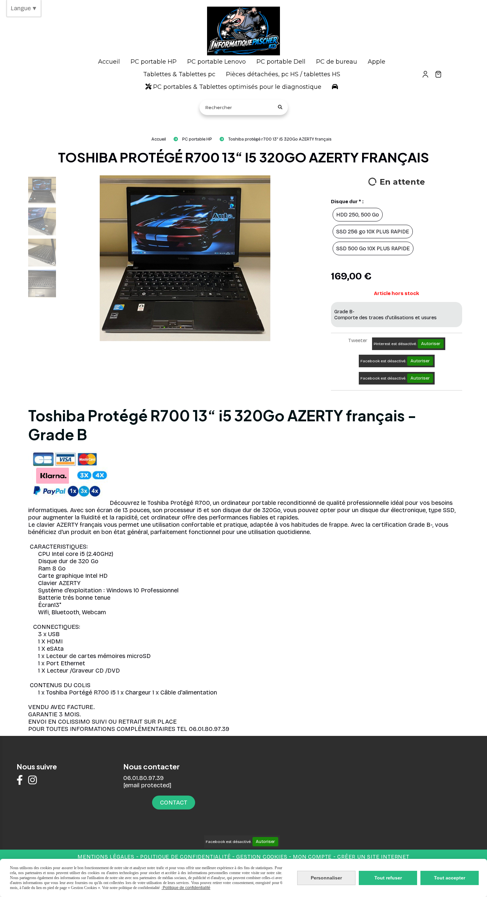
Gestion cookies (262, 857)
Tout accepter (449, 877)
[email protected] (147, 785)
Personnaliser (326, 877)
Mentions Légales (106, 857)
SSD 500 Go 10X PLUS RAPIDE (373, 248)
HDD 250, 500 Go (357, 214)
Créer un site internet (373, 857)
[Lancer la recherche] (280, 107)
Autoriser (430, 343)
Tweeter (357, 340)
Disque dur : (347, 202)
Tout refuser (388, 877)
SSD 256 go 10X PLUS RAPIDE (372, 231)
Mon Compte (312, 857)
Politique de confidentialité (185, 857)
